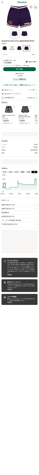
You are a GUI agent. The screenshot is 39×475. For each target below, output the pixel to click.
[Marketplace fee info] (28, 65)
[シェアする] (35, 7)
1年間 (28, 172)
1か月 (4, 172)
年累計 (22, 172)
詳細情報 (21, 274)
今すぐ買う (19, 69)
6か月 (16, 172)
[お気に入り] (31, 7)
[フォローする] (14, 107)
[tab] (14, 33)
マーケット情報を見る (19, 79)
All (34, 172)
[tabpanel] (19, 17)
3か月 (10, 172)
